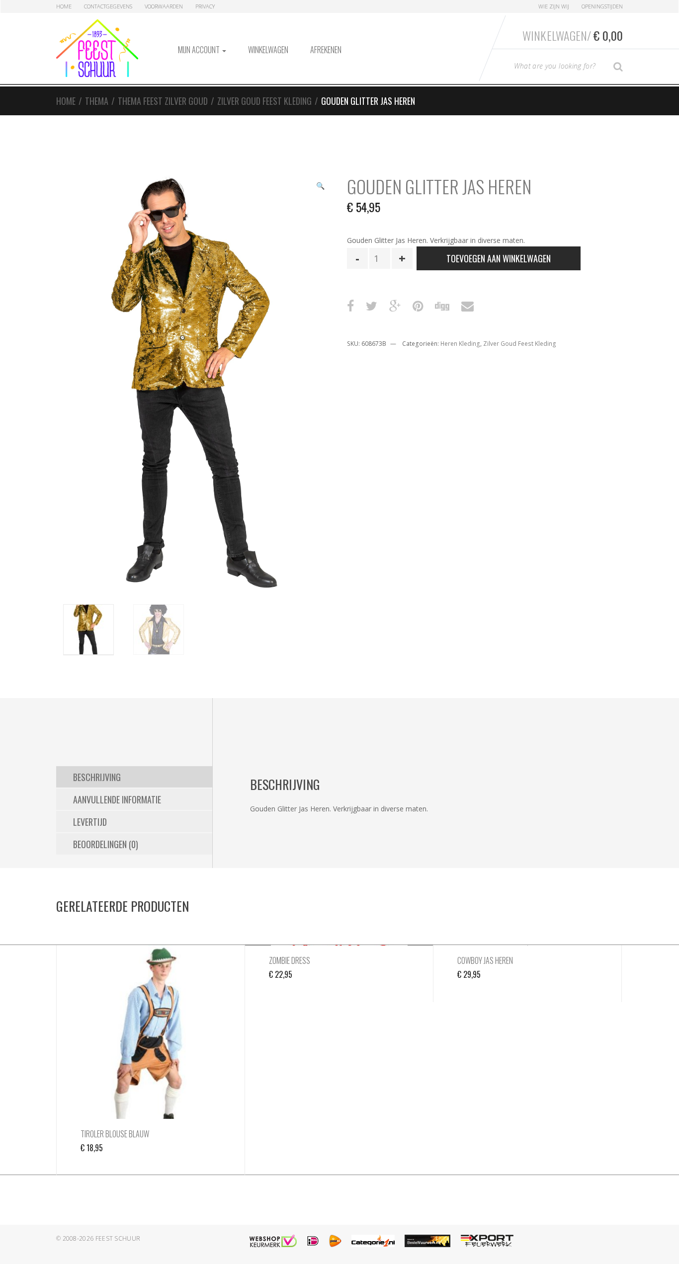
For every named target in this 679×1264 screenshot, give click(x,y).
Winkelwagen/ (572, 35)
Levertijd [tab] (90, 821)
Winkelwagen (268, 50)
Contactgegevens (108, 6)
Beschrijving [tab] (97, 777)
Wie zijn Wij (553, 6)
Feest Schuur (118, 1238)
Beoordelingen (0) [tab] (105, 844)
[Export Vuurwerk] (487, 1241)
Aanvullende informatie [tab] (117, 799)
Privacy (205, 6)
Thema (96, 100)
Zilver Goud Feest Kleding (264, 100)
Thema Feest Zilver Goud (163, 100)
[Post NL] (335, 1241)
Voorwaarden (164, 6)
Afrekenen (325, 50)
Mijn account (199, 50)
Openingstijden (602, 6)
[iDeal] (313, 1241)
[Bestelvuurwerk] (427, 1241)
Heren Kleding (460, 343)
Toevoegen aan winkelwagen (498, 258)
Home (64, 6)
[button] (320, 187)
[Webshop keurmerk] (273, 1241)
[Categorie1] (373, 1241)
